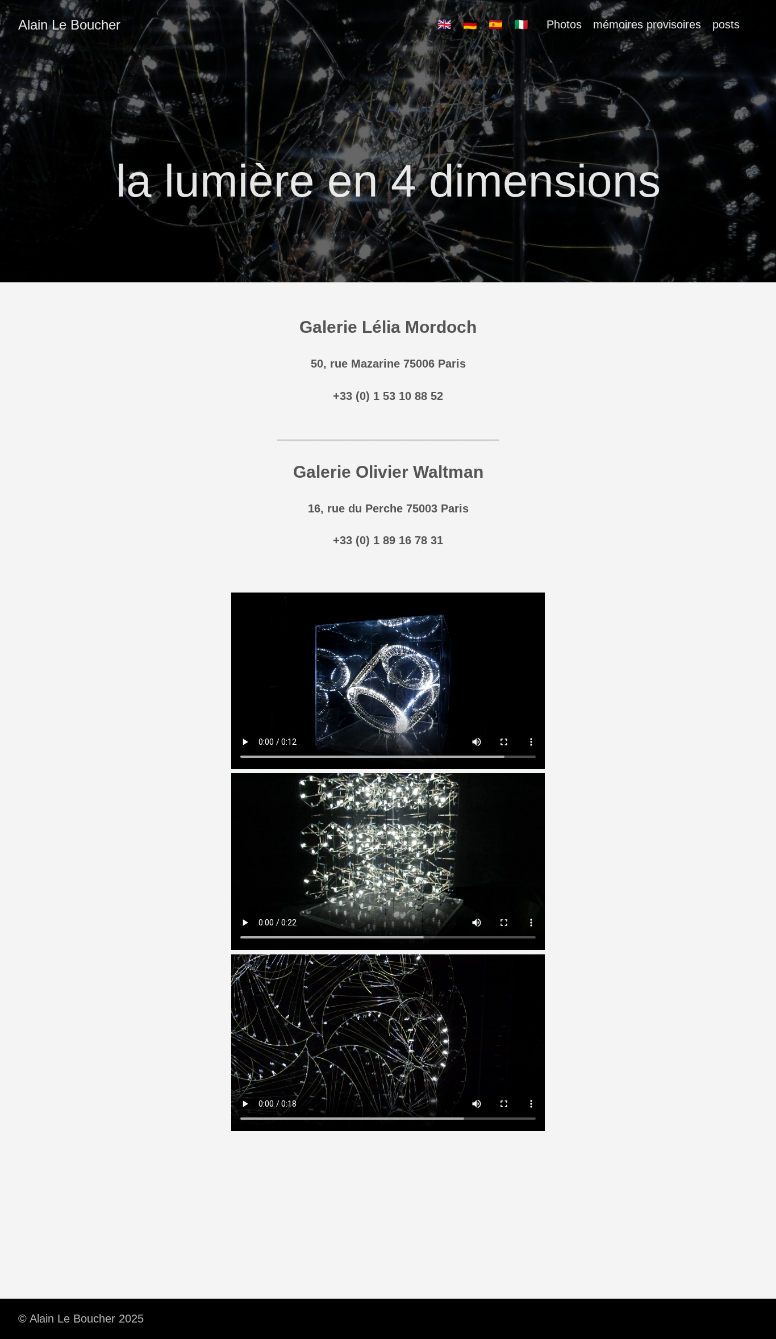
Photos (564, 24)
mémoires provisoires (647, 24)
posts (726, 24)
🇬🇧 (444, 24)
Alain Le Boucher (69, 24)
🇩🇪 (470, 24)
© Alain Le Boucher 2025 (81, 1318)
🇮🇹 (521, 24)
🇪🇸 (496, 24)
